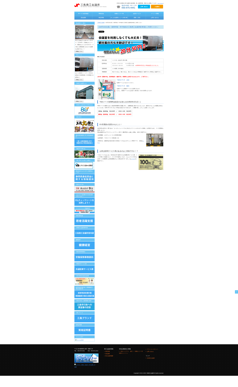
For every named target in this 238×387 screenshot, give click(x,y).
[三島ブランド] (84, 318)
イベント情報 (155, 13)
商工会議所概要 (109, 356)
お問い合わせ (155, 17)
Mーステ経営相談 (83, 13)
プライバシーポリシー (152, 349)
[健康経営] (84, 245)
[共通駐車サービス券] (84, 266)
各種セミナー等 (119, 13)
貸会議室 (83, 17)
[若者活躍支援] (84, 221)
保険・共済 (137, 17)
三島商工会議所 (94, 5)
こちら (133, 159)
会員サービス (137, 13)
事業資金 (101, 13)
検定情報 (101, 17)
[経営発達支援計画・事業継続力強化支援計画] (84, 291)
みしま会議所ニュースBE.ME (119, 17)
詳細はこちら (79, 51)
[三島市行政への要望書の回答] (84, 306)
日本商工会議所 (151, 358)
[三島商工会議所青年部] (84, 233)
